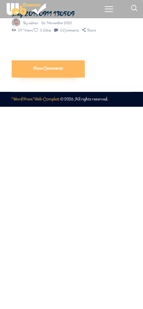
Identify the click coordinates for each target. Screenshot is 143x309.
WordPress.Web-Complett (36, 99)
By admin (31, 23)
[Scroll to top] (138, 288)
